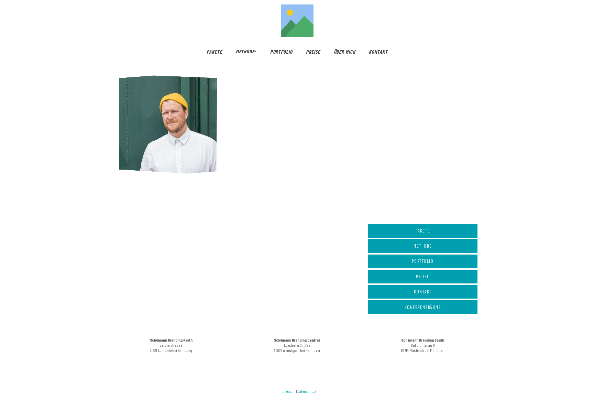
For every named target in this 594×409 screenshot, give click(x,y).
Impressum (287, 391)
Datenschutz (306, 391)
